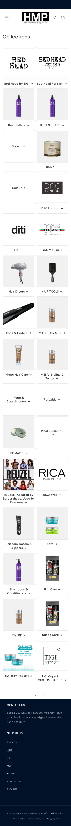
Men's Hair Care (17, 374)
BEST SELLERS (50, 125)
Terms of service (36, 818)
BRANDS (12, 742)
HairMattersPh (22, 813)
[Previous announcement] (6, 4)
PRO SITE (12, 789)
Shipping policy (54, 818)
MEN (9, 765)
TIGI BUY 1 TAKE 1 (17, 676)
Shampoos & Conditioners (17, 591)
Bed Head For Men (50, 84)
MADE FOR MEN (50, 333)
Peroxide (50, 399)
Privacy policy (19, 818)
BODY (50, 167)
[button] (7, 17)
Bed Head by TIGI (16, 84)
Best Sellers (16, 125)
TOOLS (11, 773)
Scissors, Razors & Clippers (19, 546)
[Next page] (45, 695)
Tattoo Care (50, 635)
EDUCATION (14, 781)
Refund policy (57, 813)
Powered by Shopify (38, 813)
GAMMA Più (50, 250)
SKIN (9, 758)
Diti (16, 250)
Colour (17, 188)
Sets (50, 544)
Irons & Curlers (17, 333)
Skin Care (50, 589)
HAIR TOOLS (50, 291)
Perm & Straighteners (17, 399)
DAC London (50, 208)
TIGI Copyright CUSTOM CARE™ (50, 678)
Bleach (17, 146)
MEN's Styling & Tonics (52, 376)
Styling (17, 635)
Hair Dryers (17, 291)
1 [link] (26, 695)
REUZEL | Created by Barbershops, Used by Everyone (19, 498)
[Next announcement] (64, 4)
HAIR (9, 750)
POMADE (16, 453)
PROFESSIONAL (52, 431)
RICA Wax (50, 495)
